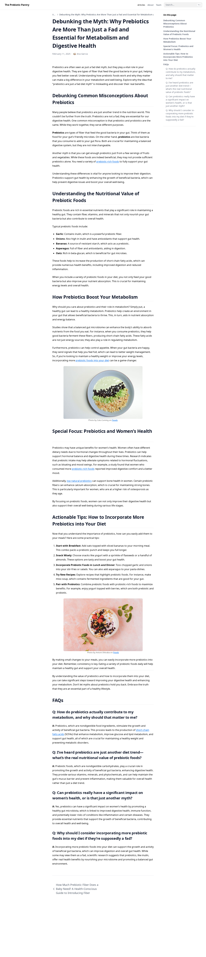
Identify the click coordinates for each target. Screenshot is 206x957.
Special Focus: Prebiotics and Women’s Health (178, 48)
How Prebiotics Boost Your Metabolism (177, 40)
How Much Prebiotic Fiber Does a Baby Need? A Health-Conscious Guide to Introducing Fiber (77, 889)
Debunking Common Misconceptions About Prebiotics (175, 23)
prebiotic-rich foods (107, 161)
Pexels (115, 420)
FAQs (166, 64)
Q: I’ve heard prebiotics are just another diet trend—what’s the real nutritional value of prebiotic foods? (179, 87)
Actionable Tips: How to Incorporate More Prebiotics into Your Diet (178, 56)
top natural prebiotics (79, 480)
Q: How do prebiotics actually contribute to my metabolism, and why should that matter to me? (181, 73)
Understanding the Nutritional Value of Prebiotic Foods (179, 33)
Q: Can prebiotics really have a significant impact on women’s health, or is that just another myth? (180, 101)
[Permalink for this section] (78, 102)
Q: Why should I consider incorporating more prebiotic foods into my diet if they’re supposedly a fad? (180, 115)
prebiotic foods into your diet (92, 360)
